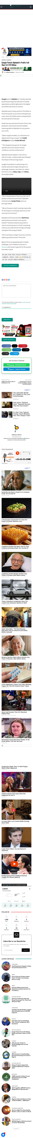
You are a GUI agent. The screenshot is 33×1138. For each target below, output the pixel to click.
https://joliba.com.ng (16, 436)
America (12, 57)
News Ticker (15, 1086)
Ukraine (4, 247)
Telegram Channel (20, 369)
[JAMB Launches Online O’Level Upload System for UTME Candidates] (6, 1076)
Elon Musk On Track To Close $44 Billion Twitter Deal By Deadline (24, 383)
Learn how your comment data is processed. (16, 302)
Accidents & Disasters (17, 1108)
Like (6, 916)
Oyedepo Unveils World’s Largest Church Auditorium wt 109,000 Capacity (21, 1011)
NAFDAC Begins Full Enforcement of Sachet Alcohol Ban (21, 1121)
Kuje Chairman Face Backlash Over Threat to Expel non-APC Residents (20, 1022)
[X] (20, 442)
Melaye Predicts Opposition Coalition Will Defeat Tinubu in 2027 (20, 1066)
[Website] (23, 442)
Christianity (15, 1007)
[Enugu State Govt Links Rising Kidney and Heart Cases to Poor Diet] (6, 1032)
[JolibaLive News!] (3, 72)
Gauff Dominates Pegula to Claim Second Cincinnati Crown (21, 966)
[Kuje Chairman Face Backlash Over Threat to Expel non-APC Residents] (6, 1021)
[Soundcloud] (12, 442)
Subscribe (26, 924)
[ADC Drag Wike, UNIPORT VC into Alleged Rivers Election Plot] (6, 1088)
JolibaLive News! (10, 72)
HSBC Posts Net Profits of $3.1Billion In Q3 (8, 382)
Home (3, 57)
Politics (14, 1018)
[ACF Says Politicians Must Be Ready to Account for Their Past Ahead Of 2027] (6, 999)
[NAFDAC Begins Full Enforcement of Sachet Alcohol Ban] (6, 1121)
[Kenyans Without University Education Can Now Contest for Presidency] (6, 988)
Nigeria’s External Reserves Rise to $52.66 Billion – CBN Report (21, 1099)
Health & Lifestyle (16, 1119)
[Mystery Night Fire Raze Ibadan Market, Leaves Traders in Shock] (6, 1110)
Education (14, 1074)
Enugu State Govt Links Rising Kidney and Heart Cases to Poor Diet (21, 1033)
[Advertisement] (16, 28)
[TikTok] (18, 442)
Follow (16, 916)
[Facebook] (3, 442)
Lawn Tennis (15, 964)
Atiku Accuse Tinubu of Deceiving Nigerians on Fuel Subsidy (20, 1044)
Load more (16, 1128)
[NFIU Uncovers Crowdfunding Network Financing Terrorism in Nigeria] (6, 1054)
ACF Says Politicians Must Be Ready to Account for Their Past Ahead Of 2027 (21, 1000)
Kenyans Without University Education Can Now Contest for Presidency (21, 989)
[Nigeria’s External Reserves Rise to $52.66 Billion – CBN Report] (6, 1099)
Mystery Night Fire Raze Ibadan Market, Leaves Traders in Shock (21, 1110)
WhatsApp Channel (20, 365)
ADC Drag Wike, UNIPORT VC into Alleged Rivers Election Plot (21, 1088)
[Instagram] (6, 442)
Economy (14, 1041)
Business (8, 60)
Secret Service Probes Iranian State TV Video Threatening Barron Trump (21, 978)
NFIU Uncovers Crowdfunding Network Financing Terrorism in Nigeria (21, 1055)
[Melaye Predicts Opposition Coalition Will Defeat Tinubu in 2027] (6, 1065)
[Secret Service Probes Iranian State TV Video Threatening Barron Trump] (6, 977)
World (7, 57)
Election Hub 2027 (16, 996)
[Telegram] (15, 442)
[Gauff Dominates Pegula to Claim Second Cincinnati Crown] (6, 966)
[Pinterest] (9, 442)
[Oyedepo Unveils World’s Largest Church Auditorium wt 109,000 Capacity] (6, 1010)
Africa (13, 985)
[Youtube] (29, 442)
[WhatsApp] (26, 442)
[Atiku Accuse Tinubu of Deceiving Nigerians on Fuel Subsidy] (6, 1043)
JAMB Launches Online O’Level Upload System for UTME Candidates (21, 1077)
